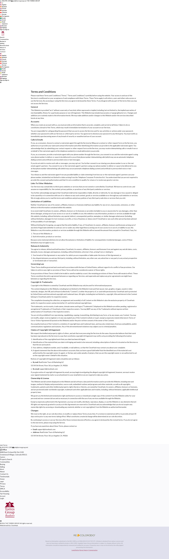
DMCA (2, 489)
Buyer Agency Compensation (89, 550)
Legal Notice (75, 550)
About (2, 47)
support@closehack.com (49, 369)
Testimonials (4, 477)
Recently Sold (4, 45)
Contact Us (4, 474)
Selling (2, 43)
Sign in (7, 29)
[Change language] (1, 3)
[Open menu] (0, 82)
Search (2, 37)
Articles (2, 49)
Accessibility (4, 491)
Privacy (3, 484)
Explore (2, 457)
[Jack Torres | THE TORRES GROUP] (9, 518)
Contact (2, 51)
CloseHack (14, 525)
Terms (2, 486)
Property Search (6, 459)
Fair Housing (4, 494)
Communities (4, 39)
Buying (2, 41)
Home (2, 479)
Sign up (2, 29)
